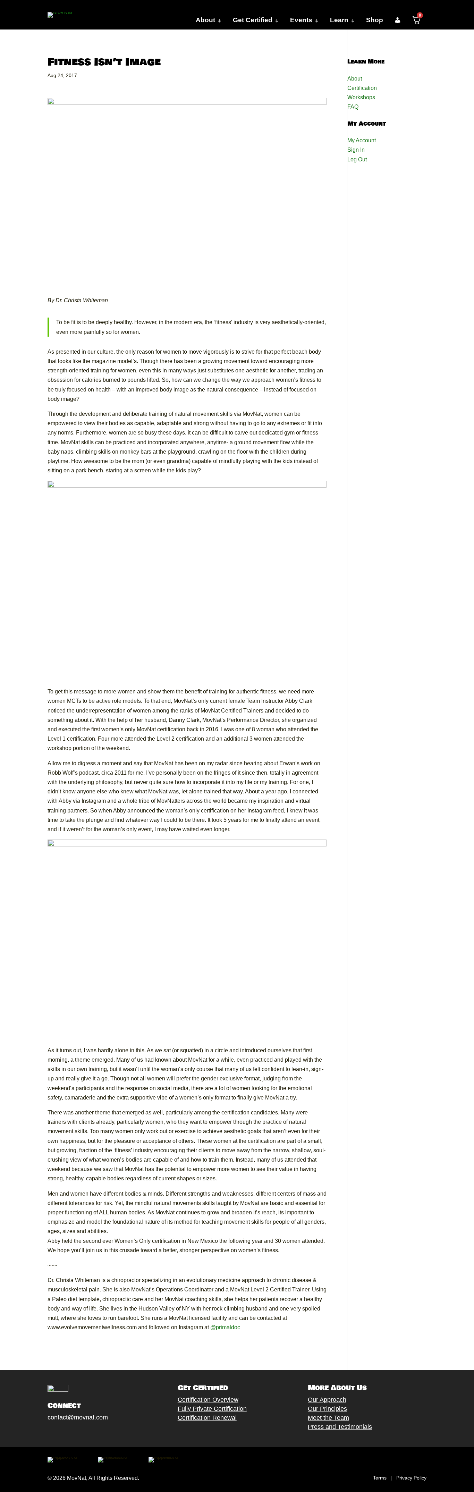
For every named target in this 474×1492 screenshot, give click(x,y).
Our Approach (327, 1399)
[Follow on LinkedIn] (99, 1433)
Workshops (361, 97)
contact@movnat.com (78, 1417)
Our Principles (327, 1408)
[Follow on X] (58, 1433)
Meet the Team (328, 1417)
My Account (361, 140)
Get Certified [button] (252, 20)
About (354, 79)
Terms (380, 1478)
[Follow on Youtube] (86, 1433)
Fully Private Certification (212, 1408)
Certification (362, 88)
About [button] (205, 20)
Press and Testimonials (340, 1426)
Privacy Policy (411, 1478)
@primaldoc (225, 1327)
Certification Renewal (207, 1417)
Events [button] (301, 20)
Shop (374, 20)
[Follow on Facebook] (44, 1433)
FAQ (352, 107)
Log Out (357, 159)
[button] (397, 20)
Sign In (356, 150)
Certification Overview (208, 1399)
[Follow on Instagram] (72, 1433)
